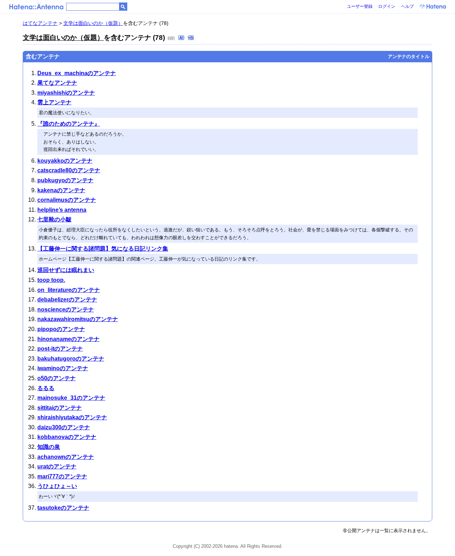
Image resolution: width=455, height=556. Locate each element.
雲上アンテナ (54, 102)
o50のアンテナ (56, 378)
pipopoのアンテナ (61, 329)
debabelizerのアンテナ (67, 300)
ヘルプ (407, 6)
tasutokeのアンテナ (63, 508)
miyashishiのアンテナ (66, 93)
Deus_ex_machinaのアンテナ (76, 73)
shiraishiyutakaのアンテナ (72, 417)
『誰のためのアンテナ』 (68, 124)
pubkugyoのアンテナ (65, 180)
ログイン (386, 6)
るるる (45, 388)
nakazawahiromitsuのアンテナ (77, 319)
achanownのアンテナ (65, 457)
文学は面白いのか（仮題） (93, 23)
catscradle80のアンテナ (68, 170)
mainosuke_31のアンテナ (71, 398)
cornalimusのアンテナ (66, 200)
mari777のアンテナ (62, 476)
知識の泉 (48, 447)
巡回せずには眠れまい (65, 270)
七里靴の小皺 (54, 219)
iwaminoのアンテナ (62, 368)
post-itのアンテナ (60, 349)
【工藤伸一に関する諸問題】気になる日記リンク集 (102, 249)
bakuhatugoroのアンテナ (70, 359)
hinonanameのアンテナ (68, 339)
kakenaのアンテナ (61, 190)
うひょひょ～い (57, 486)
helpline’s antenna (61, 210)
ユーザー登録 (360, 6)
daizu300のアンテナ (63, 427)
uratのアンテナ (56, 466)
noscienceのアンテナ (65, 309)
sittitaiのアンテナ (59, 408)
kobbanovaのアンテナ (66, 437)
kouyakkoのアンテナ (64, 161)
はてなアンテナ (40, 23)
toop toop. (51, 280)
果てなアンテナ (57, 83)
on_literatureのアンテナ (68, 290)
